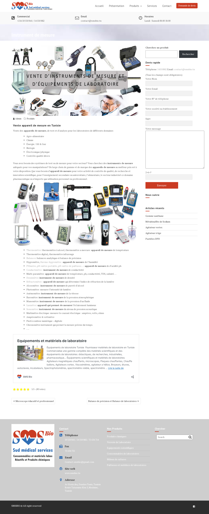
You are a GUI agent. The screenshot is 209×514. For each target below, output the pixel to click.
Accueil (99, 6)
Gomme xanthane (154, 215)
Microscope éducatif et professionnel (35, 401)
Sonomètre (32, 309)
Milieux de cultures (116, 459)
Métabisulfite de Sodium (157, 221)
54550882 (162, 69)
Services (152, 6)
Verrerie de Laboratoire (119, 442)
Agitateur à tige (153, 233)
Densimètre (32, 277)
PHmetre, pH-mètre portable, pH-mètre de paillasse (53, 265)
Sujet (148, 118)
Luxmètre (31, 305)
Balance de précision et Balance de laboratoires (112, 401)
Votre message (153, 128)
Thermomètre (33, 250)
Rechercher (188, 54)
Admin (18, 118)
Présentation (116, 6)
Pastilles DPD (152, 238)
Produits (134, 6)
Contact (166, 6)
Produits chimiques (116, 436)
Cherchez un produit (157, 47)
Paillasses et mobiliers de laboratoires (126, 465)
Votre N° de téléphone (157, 98)
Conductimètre (34, 269)
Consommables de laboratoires (123, 453)
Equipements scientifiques (120, 447)
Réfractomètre (34, 281)
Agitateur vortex (153, 227)
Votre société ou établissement (161, 108)
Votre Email (151, 88)
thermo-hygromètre (50, 262)
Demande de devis (187, 5)
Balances (31, 258)
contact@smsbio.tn (184, 69)
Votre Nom (151, 78)
